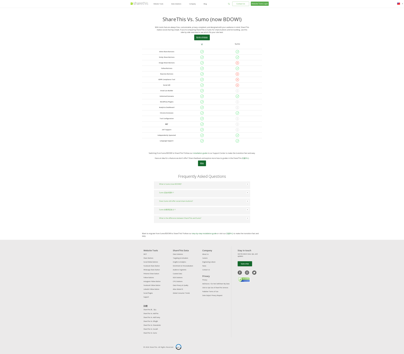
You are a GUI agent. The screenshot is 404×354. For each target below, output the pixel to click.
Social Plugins (148, 293)
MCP (145, 254)
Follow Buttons (149, 277)
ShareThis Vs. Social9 (151, 329)
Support (146, 297)
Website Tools (158, 4)
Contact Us (240, 4)
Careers (205, 258)
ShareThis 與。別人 (150, 310)
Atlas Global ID (178, 289)
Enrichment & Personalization (183, 266)
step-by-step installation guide (204, 233)
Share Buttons (148, 258)
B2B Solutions (178, 277)
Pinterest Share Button (151, 274)
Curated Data (177, 274)
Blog (205, 4)
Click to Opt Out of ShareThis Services (215, 288)
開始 (202, 163)
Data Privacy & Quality (180, 285)
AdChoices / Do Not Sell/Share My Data (215, 284)
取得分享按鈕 (202, 37)
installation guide (200, 153)
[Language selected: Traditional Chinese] (400, 4)
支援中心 (245, 158)
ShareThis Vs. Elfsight (151, 321)
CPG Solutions (178, 281)
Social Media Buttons (151, 262)
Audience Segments (179, 270)
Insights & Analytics (179, 262)
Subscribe (245, 264)
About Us (205, 254)
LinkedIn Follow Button (151, 289)
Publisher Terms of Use (210, 291)
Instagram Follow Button (152, 281)
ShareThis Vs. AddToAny (152, 317)
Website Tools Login (260, 4)
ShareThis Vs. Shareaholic (152, 325)
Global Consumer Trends (181, 293)
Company (192, 4)
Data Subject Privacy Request (212, 295)
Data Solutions (176, 4)
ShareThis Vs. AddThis (151, 313)
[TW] (400, 4)
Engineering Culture (208, 262)
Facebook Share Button (152, 266)
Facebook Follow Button (152, 285)
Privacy (204, 280)
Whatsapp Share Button (152, 270)
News (204, 266)
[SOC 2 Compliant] (178, 347)
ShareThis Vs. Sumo (150, 333)
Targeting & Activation (180, 258)
